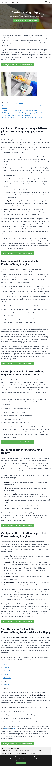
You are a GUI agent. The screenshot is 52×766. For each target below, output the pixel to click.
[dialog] (26, 760)
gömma (20, 103)
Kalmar (5, 664)
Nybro (5, 674)
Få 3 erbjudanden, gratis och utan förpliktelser (26, 20)
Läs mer (40, 760)
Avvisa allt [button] (31, 763)
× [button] (50, 756)
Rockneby (6, 685)
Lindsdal (6, 667)
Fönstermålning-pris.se (11, 2)
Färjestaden (7, 671)
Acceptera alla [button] (21, 763)
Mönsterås (7, 678)
